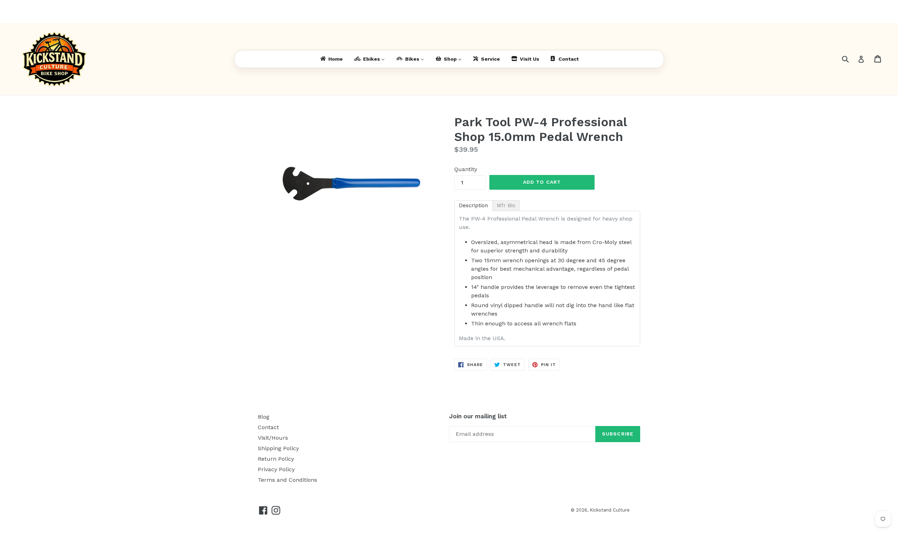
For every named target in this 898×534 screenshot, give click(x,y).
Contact (268, 427)
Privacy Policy (276, 469)
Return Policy (276, 458)
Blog (263, 416)
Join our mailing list (478, 416)
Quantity (465, 169)
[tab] (473, 205)
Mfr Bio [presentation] (506, 205)
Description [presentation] (473, 205)
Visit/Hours (273, 437)
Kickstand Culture (610, 510)
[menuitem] (331, 59)
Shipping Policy (278, 448)
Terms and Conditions (287, 479)
